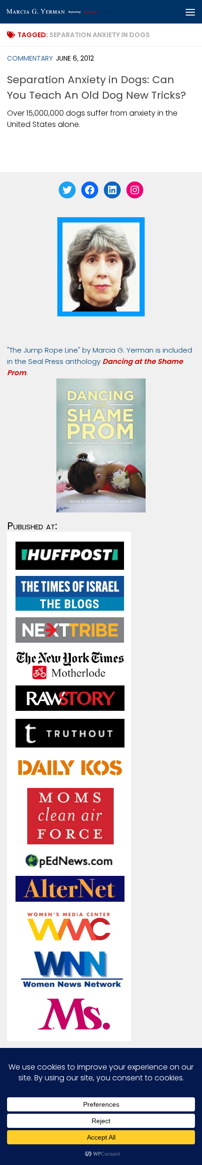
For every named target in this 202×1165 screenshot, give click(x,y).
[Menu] (190, 12)
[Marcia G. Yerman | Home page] (79, 12)
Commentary (30, 58)
